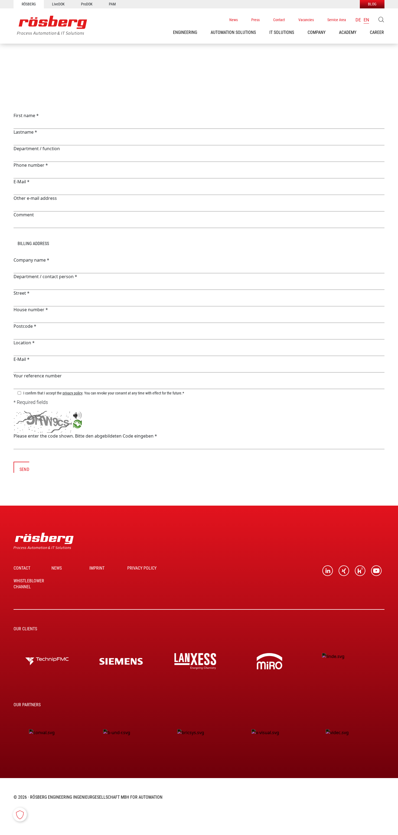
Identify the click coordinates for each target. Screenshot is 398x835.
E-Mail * (22, 182)
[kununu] (360, 570)
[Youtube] (376, 570)
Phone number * (31, 165)
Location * (24, 343)
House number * (31, 310)
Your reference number (38, 376)
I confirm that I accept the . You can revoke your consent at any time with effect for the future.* (103, 393)
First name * (26, 115)
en (366, 20)
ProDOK (87, 4)
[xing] (344, 570)
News (233, 20)
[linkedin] (328, 570)
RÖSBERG (29, 4)
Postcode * (25, 326)
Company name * (31, 260)
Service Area (336, 20)
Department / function (37, 149)
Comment (24, 215)
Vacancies (306, 20)
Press (255, 20)
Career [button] (377, 32)
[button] (185, 32)
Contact (279, 20)
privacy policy (72, 393)
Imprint (97, 568)
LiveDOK (58, 4)
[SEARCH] (381, 19)
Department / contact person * (45, 277)
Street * (22, 293)
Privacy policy (141, 568)
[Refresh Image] (77, 425)
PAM (112, 4)
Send (24, 469)
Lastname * (25, 132)
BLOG (372, 4)
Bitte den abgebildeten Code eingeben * (116, 436)
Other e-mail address (35, 198)
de (358, 20)
